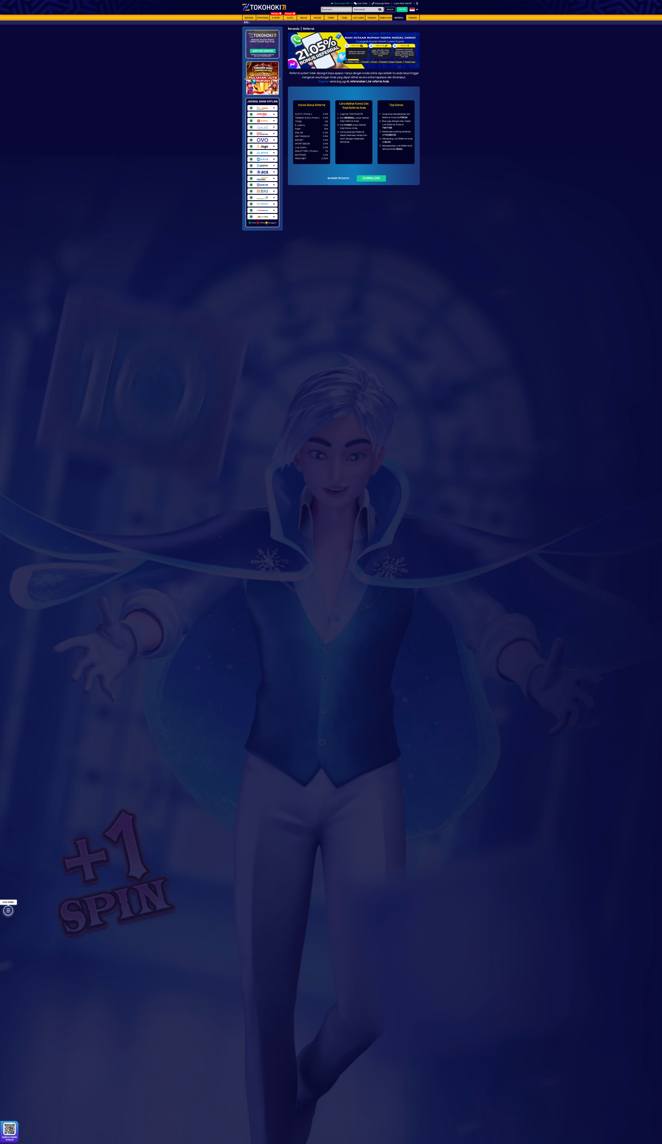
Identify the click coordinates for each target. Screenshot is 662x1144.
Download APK (341, 3)
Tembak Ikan (385, 18)
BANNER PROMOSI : (339, 178)
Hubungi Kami (382, 3)
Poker (331, 18)
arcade (317, 18)
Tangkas (371, 18)
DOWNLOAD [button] (371, 178)
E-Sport (276, 18)
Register (324, 81)
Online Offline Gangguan (264, 223)
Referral (399, 18)
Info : (247, 22)
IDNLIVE (303, 18)
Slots (290, 18)
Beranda (249, 18)
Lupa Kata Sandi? (403, 3)
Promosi (413, 18)
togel (345, 18)
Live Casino (358, 18)
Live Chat (362, 3)
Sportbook (263, 18)
